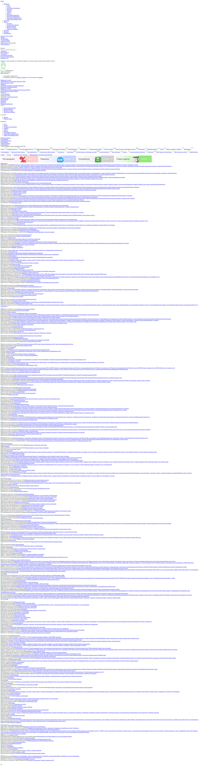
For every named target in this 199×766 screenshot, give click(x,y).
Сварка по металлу (17, 712)
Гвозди (7, 697)
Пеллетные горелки (68, 405)
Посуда (58, 729)
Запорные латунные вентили (112, 169)
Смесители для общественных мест (48, 464)
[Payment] (5, 98)
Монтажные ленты (42, 537)
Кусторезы (66, 691)
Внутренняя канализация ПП (36, 375)
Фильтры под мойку (74, 291)
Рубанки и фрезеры (17, 707)
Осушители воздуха (17, 327)
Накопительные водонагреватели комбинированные (124, 422)
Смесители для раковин (20, 464)
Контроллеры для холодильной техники (33, 505)
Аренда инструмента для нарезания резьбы (37, 732)
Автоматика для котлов (20, 241)
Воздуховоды (12, 312)
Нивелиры (39, 670)
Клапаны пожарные (17, 747)
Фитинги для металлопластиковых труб (64, 368)
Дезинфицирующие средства (85, 660)
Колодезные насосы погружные (53, 215)
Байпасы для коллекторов (132, 305)
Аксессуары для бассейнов (23, 617)
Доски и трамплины (146, 621)
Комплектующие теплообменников (30, 230)
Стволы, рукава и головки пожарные (31, 750)
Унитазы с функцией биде (40, 457)
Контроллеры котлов (106, 243)
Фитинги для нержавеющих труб (120, 368)
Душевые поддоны (50, 461)
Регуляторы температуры (22, 181)
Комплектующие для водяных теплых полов (115, 438)
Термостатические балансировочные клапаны (90, 176)
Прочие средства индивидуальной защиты (127, 660)
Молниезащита (14, 589)
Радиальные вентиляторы (116, 319)
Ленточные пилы (102, 669)
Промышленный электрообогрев (80, 596)
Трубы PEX (11, 348)
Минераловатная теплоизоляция (27, 390)
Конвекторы (11, 433)
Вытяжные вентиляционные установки (93, 320)
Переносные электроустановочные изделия (175, 567)
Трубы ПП (10, 356)
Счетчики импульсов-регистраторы (30, 279)
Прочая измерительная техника (67, 670)
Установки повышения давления (53, 212)
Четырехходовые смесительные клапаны (58, 174)
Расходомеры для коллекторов (167, 305)
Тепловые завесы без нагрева (91, 321)
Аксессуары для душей (39, 627)
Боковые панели (129, 461)
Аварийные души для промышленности (31, 756)
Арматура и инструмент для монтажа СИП (39, 561)
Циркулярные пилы (41, 669)
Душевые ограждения (97, 461)
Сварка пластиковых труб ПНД (78, 645)
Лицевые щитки (41, 676)
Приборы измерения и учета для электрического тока (44, 278)
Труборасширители (17, 646)
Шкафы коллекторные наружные (54, 302)
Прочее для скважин (109, 225)
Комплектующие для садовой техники (134, 691)
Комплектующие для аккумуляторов (55, 576)
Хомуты (8, 532)
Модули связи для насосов (109, 220)
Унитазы (8, 457)
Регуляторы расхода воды (22, 180)
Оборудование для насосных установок (73, 212)
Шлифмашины (14, 665)
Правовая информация (7, 104)
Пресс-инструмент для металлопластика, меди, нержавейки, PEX (54, 649)
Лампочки (45, 593)
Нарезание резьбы (16, 659)
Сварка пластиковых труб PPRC (60, 645)
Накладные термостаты (34, 239)
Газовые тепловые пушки (42, 323)
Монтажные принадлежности (25, 384)
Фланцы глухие (68, 369)
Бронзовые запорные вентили (43, 169)
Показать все (4, 163)
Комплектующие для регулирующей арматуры (39, 183)
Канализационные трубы (22, 363)
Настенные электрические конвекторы (42, 585)
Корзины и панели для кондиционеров (32, 518)
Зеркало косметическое (129, 473)
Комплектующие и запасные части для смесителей (98, 464)
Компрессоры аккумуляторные (25, 709)
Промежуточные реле (49, 271)
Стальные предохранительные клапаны (65, 188)
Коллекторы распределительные (27, 299)
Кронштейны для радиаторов (45, 429)
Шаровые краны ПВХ (100, 164)
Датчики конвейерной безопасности (30, 281)
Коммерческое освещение (55, 593)
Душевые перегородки (119, 461)
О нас (8, 5)
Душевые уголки (108, 461)
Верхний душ (67, 475)
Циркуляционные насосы (22, 205)
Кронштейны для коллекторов (46, 305)
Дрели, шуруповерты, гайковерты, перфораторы (40, 653)
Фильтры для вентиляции (22, 310)
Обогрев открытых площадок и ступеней (33, 596)
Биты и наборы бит (21, 655)
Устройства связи (15, 264)
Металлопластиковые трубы (24, 345)
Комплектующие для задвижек (54, 167)
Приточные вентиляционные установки (43, 320)
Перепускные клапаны (20, 192)
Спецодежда (11, 676)
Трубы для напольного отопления (94, 438)
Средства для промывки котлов (29, 418)
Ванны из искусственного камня (51, 456)
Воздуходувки (97, 691)
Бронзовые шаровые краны (86, 164)
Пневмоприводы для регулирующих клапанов (128, 173)
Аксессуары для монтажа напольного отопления (72, 438)
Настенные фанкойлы (93, 314)
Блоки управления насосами (70, 631)
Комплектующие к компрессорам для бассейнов (71, 630)
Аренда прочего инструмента (57, 732)
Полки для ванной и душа (82, 473)
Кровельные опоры (17, 536)
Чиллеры (9, 519)
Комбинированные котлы (22, 404)
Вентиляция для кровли (21, 333)
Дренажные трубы (29, 482)
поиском (40, 77)
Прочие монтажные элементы (91, 537)
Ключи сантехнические (20, 638)
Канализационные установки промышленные (66, 206)
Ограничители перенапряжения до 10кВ (121, 590)
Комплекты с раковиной (21, 467)
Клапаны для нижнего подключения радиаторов (62, 184)
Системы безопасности (20, 579)
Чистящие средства (17, 725)
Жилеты (23, 676)
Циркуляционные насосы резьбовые (39, 205)
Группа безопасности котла (59, 417)
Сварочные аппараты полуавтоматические (119, 712)
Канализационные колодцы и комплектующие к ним (108, 377)
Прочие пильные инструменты (129, 669)
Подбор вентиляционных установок (148, 320)
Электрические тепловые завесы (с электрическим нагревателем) (65, 321)
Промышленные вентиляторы (163, 319)
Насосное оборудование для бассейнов (32, 631)
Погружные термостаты (21, 239)
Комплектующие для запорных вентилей (93, 169)
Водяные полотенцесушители (32, 460)
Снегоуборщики (175, 691)
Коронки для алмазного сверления (79, 658)
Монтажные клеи (54, 557)
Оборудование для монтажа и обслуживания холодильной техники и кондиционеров (70, 687)
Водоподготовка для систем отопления (33, 293)
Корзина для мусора (140, 473)
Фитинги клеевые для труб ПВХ (150, 368)
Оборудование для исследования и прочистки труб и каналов (51, 672)
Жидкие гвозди (63, 557)
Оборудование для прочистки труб (94, 672)
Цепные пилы (81, 691)
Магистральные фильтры (36, 291)
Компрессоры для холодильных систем (33, 506)
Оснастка (9, 655)
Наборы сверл (102, 655)
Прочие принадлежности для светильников (77, 604)
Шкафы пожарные (16, 743)
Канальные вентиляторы (23, 319)
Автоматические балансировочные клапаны (62, 177)
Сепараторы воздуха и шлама (64, 199)
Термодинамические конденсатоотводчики (97, 198)
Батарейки (34, 576)
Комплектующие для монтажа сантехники (35, 445)
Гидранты (9, 745)
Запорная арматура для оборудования (32, 757)
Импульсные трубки (86, 277)
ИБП (5, 574)
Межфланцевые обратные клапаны (48, 190)
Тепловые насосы (16, 412)
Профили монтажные (53, 537)
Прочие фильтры (93, 291)
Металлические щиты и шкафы (47, 565)
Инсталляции (12, 452)
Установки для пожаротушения (26, 738)
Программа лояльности (13, 15)
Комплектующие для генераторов (49, 698)
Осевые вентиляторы (93, 319)
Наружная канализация (20, 377)
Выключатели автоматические (72, 562)
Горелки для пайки (27, 644)
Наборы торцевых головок (82, 638)
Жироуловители (14, 487)
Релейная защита (166, 590)
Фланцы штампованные (112, 369)
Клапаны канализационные (69, 382)
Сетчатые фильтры (48, 291)
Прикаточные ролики (19, 715)
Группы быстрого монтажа (23, 410)
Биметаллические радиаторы (76, 432)
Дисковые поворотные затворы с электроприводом (72, 166)
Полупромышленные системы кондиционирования (43, 522)
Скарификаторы (58, 691)
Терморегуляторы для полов (79, 439)
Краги (40, 712)
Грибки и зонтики (56, 621)
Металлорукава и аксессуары (97, 561)
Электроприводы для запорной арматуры (35, 170)
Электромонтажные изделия (56, 588)
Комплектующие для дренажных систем (45, 482)
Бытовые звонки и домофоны (25, 583)
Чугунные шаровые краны (41, 164)
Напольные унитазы (16, 457)
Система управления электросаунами (27, 419)
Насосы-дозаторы (56, 624)
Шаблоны (66, 588)
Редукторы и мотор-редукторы (26, 244)
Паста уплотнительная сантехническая (32, 555)
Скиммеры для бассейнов (22, 611)
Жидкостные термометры (22, 254)
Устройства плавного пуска (140, 220)
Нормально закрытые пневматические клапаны (99, 187)
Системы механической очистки (27, 295)
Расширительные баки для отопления (32, 335)
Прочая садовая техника (151, 691)
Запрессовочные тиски (82, 648)
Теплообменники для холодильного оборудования (42, 512)
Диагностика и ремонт (20, 733)
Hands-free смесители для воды (26, 759)
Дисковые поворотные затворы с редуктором (98, 166)
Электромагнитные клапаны (24, 187)
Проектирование (11, 26)
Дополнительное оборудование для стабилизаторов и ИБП (48, 575)
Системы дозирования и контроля (71, 624)
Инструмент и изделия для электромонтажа (36, 588)
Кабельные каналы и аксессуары (80, 561)
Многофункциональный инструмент (31, 711)
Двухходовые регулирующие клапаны (38, 173)
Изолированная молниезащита (61, 589)
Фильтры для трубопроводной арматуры (34, 197)
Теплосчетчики (14, 258)
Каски (69, 676)
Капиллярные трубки (98, 277)
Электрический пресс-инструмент (140, 649)
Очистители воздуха (18, 331)
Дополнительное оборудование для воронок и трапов (127, 380)
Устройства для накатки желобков (29, 684)
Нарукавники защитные (65, 660)
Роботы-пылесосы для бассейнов (28, 606)
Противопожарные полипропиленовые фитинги (41, 740)
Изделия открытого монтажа (155, 567)
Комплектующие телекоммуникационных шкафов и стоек (136, 578)
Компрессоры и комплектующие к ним (33, 630)
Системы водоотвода (90, 380)
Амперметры (34, 586)
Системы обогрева (17, 596)
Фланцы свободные (101, 369)
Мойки (7, 446)
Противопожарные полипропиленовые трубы (38, 739)
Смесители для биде (79, 464)
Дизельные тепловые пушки (27, 323)
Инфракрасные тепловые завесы (107, 321)
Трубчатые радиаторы (63, 432)
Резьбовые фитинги (17, 368)
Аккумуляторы (41, 576)
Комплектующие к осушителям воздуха (33, 328)
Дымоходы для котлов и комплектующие (62, 411)
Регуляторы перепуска (48, 178)
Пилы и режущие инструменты (27, 669)
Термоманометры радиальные (45, 257)
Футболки (18, 676)
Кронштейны (12, 540)
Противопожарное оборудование (52, 382)
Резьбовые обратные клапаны (66, 190)
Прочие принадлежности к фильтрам (97, 289)
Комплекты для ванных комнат (26, 470)
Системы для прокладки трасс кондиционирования (118, 523)
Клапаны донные (105, 382)
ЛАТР (6, 599)
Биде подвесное (20, 454)
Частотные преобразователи (24, 234)
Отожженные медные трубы (25, 349)
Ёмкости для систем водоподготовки (128, 289)
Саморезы (133, 537)
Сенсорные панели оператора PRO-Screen (95, 274)
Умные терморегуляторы (76, 597)
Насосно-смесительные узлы (24, 303)
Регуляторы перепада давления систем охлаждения (42, 504)
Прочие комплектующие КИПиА (113, 277)
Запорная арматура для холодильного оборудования (43, 495)
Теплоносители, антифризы (90, 417)
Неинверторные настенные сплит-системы (46, 515)
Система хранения (16, 679)
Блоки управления (66, 621)
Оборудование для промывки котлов (48, 418)
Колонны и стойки (143, 567)
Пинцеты (9, 717)
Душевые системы (16, 475)
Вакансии (9, 9)
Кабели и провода (16, 560)
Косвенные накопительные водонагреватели (98, 422)
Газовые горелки (29, 405)
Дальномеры (45, 670)
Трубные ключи (31, 638)
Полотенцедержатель (59, 473)
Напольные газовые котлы (25, 398)
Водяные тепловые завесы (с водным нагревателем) (34, 321)
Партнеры (6, 20)
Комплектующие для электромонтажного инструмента (51, 571)
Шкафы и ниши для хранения (70, 459)
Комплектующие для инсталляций (124, 452)
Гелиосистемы (13, 414)
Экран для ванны (64, 456)
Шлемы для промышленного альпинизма (57, 676)
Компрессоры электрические (41, 709)
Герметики (10, 547)
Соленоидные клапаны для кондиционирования (40, 498)
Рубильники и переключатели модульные (41, 564)
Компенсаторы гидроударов (63, 201)
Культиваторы (89, 691)
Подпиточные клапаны (20, 191)
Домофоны (36, 583)
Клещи (40, 641)
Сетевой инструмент (75, 653)
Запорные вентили (17, 169)
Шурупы (138, 537)
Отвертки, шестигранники (23, 681)
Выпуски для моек (96, 382)
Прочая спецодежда (77, 676)
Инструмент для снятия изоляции (46, 569)
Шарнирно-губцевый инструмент (29, 641)
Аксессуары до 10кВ (55, 590)
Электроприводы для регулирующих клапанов (103, 173)
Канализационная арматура (23, 382)
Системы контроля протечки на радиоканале (46, 195)
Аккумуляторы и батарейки (24, 576)
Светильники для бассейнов (37, 604)
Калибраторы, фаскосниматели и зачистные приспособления (50, 652)
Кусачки (44, 641)
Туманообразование (17, 623)
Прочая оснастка (93, 655)
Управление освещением (114, 593)
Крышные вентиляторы (36, 319)
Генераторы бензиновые (33, 698)
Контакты (6, 30)
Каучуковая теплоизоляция (23, 387)
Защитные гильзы (76, 277)
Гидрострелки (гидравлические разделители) (76, 410)
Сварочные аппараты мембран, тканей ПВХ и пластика (46, 637)
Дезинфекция (12, 628)
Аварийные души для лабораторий (70, 756)
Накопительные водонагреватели (28, 422)
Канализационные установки (25, 206)
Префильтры (46, 631)
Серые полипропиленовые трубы (64, 344)
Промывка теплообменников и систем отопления (41, 232)
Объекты (9, 11)
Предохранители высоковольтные (141, 590)
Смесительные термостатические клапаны (42, 176)
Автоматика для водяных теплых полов (35, 438)
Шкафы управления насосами (87, 220)
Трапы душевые (146, 380)
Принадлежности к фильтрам (25, 289)
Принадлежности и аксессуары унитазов (58, 457)
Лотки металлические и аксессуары (165, 561)
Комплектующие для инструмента (111, 641)
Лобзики (84, 669)
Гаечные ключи (51, 638)
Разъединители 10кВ (155, 590)
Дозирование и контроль (21, 624)
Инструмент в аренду (19, 731)
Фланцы (8, 369)
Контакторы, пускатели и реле (101, 595)
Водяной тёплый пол (18, 438)
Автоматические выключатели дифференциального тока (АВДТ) (46, 562)
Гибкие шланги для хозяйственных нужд (50, 362)
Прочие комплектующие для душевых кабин (156, 461)
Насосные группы (35, 410)
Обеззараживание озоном (35, 628)
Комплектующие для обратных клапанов (85, 190)
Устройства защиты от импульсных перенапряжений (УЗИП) (171, 562)
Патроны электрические (35, 593)
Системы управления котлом (49, 241)
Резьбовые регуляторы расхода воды (39, 180)
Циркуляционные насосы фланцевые (59, 205)
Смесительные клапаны (21, 174)
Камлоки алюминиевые (18, 372)
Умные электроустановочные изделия (24, 597)
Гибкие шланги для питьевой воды (29, 362)
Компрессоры (12, 709)
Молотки (9, 686)
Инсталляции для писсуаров (36, 452)
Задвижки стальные (18, 167)
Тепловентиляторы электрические (31, 316)
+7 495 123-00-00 (5, 40)
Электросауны (13, 419)
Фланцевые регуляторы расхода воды (59, 180)
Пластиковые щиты (61, 565)
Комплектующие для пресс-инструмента (119, 649)
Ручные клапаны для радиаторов (84, 184)
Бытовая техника (15, 635)
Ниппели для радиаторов (79, 429)
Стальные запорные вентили (74, 169)
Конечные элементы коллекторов (63, 305)
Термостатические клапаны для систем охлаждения (43, 497)
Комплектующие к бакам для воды (29, 485)
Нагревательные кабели (51, 439)
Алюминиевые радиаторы (32, 432)
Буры (28, 655)
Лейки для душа (100, 475)
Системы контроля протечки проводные (68, 195)
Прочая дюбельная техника (96, 534)
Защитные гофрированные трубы (28, 365)
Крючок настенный (94, 473)
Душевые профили (139, 461)
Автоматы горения (33, 243)
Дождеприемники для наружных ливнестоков (68, 482)
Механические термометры (36, 254)
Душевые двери (87, 461)
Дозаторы (31, 624)
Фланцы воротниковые (26, 369)
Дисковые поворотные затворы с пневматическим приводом (155, 166)
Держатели (76, 728)
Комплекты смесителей (20, 466)
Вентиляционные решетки (35, 317)
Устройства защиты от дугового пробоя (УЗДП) (141, 562)
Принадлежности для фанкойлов (60, 314)
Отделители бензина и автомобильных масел (38, 488)
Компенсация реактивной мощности (118, 595)
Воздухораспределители (21, 317)
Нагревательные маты (39, 439)
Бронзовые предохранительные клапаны (109, 188)
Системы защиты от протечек (25, 195)
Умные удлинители (107, 597)
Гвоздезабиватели (16, 693)
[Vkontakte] (4, 139)
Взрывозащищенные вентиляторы (78, 319)
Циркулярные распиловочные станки (147, 669)
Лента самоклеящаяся (19, 391)
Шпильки (80, 537)
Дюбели (86, 534)
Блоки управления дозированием (89, 624)
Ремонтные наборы (17, 553)
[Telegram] (6, 138)
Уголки (61, 537)
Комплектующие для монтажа (64, 440)
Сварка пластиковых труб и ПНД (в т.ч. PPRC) (39, 645)
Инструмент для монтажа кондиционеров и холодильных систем (53, 511)
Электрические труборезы (75, 639)
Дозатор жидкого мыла (106, 473)
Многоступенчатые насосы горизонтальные (42, 219)
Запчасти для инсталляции (141, 452)
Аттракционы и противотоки (25, 621)
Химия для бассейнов (19, 602)
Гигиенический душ (76, 475)
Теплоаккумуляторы (18, 425)
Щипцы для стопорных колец (82, 641)
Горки (34, 621)
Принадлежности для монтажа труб (30, 370)
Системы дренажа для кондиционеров (84, 523)
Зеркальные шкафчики (51, 459)
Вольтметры (41, 586)
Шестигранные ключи (42, 681)
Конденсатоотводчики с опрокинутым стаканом (122, 198)
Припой (11, 644)
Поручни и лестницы (19, 620)
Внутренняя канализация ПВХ (53, 375)
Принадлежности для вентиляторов (133, 319)
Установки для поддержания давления (34, 212)
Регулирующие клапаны (21, 173)
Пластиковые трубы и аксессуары (124, 561)
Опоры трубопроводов (20, 533)
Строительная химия (18, 557)
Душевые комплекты (27, 475)
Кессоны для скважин (85, 225)
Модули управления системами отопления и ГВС (41, 275)
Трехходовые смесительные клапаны (37, 174)
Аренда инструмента (12, 29)
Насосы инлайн (14, 218)
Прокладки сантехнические (24, 551)
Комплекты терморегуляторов (135, 184)
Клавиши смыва (152, 452)
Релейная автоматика (18, 268)
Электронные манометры (21, 253)
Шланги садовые (15, 362)
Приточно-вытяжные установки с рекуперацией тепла (68, 320)
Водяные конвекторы (36, 433)
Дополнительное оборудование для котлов (109, 417)
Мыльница (50, 473)
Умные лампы (116, 597)
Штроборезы (12, 690)
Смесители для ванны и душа (65, 464)
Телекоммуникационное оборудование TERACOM (107, 578)
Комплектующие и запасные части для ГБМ (115, 410)
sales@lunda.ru (4, 38)
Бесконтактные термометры (51, 254)
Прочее (71, 588)
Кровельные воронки (67, 380)
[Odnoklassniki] (4, 142)
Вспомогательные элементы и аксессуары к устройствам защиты (146, 595)
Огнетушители (14, 749)
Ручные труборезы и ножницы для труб (24, 639)
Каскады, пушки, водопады (44, 621)
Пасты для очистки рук (100, 660)
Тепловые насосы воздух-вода (47, 412)
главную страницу (22, 77)
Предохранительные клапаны (25, 188)
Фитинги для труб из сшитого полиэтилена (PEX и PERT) (38, 368)
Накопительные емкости (21, 491)
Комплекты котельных (20, 397)
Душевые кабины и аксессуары (27, 461)
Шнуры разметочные (50, 656)
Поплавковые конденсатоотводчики (76, 198)
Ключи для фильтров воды (68, 289)
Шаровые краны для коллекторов (81, 305)
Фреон (72, 523)
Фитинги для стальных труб (167, 368)
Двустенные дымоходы (45, 411)
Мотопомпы (11, 702)
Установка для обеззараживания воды (32, 286)
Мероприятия (7, 33)
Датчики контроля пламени (46, 243)
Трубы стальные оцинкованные (27, 354)
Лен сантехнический (18, 544)
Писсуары (10, 450)
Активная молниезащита (24, 589)
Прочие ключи (135, 638)
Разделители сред (126, 277)
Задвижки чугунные (29, 167)
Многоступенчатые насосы (23, 219)
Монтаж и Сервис (11, 27)
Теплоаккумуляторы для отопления (33, 425)
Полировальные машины (22, 666)
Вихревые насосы (16, 209)
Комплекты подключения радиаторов (63, 429)
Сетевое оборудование (20, 581)
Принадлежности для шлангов (96, 362)
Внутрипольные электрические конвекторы (85, 585)
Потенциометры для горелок (82, 243)
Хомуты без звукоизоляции (45, 532)
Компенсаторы (14, 201)
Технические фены (17, 705)
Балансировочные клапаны (23, 177)
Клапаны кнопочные (65, 277)
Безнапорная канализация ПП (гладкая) (59, 377)
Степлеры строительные (21, 695)
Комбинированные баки (21, 338)
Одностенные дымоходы (32, 411)
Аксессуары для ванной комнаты (28, 473)
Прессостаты (12, 237)
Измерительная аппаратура (23, 586)
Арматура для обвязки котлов (75, 417)
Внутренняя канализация (22, 375)
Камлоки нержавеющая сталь (32, 372)
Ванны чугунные (37, 456)
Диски (31, 655)
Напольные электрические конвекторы (62, 585)
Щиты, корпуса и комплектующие (29, 565)
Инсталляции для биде (22, 452)
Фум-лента (30, 548)
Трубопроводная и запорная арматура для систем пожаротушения (54, 736)
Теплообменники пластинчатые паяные (46, 227)
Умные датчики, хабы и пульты (43, 597)
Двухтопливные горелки (41, 405)
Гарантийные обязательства (14, 19)
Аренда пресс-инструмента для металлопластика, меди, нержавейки (167, 731)
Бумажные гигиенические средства (63, 728)
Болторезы (71, 641)
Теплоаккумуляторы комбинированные (53, 425)
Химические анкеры (78, 534)
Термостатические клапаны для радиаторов (65, 176)
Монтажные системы (18, 453)
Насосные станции (17, 208)
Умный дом (11, 597)
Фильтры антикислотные (22, 502)
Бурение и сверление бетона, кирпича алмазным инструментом (52, 658)
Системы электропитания (22, 267)
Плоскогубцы (50, 641)
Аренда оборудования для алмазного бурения (77, 732)
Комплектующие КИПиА (22, 277)
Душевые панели (47, 475)
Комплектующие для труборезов (59, 639)
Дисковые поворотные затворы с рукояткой (47, 166)
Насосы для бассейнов (56, 631)
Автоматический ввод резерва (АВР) (53, 595)
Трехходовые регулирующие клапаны (59, 173)
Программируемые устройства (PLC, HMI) (36, 274)
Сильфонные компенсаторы (47, 201)
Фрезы (71, 655)
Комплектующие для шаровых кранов (128, 164)
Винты (31, 537)
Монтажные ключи (60, 638)
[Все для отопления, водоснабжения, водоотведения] (2, 1)
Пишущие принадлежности (37, 656)
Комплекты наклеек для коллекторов (100, 305)
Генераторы (11, 698)
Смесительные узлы (18, 326)
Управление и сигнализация (24, 265)
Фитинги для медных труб (104, 368)
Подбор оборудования (13, 25)
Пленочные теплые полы (64, 439)
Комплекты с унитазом (20, 471)
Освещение (11, 677)
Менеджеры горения (68, 243)
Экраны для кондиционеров (24, 516)
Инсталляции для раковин (66, 452)
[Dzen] (4, 145)
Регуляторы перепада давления (33, 178)
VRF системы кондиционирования (29, 525)
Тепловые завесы (15, 321)
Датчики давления (16, 261)
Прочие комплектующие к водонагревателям (72, 426)
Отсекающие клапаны (78, 199)
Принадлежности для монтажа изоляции (34, 509)
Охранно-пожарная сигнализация (36, 579)
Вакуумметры (13, 256)
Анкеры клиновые (58, 534)
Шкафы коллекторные (19, 302)
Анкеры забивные (28, 534)
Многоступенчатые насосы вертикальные (66, 219)
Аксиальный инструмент (22, 648)
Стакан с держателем (161, 473)
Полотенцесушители (18, 460)
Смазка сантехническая (20, 383)
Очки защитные (43, 660)
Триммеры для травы (25, 691)
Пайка (7, 644)
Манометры (11, 253)
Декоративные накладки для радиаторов (97, 429)
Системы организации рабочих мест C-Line (144, 561)
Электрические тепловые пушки (58, 323)
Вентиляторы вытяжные (62, 319)
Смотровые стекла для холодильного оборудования (42, 499)
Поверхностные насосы (20, 211)
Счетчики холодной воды (38, 250)
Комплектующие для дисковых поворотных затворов (125, 166)
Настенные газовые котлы (39, 398)
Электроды (55, 712)
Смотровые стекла (16, 202)
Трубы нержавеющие (18, 351)
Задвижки (9, 167)
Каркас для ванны (151, 473)
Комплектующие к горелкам (55, 405)
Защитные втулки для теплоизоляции (149, 305)
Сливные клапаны (16, 194)
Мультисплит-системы (64, 515)
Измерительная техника (21, 670)
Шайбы (65, 537)
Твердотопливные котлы (21, 401)
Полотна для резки (44, 655)
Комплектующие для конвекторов (29, 431)
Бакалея (54, 729)
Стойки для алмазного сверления (97, 658)
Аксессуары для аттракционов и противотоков (84, 621)
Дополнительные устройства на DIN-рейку (117, 562)
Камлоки (9, 372)
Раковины (9, 443)
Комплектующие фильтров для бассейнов (35, 610)
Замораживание (14, 674)
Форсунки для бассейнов (21, 613)
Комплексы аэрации (18, 296)
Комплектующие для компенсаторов (80, 201)
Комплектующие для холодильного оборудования (41, 501)
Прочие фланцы (123, 369)
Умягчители (11, 288)
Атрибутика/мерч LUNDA (25, 729)
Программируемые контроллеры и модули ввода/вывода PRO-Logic (66, 274)
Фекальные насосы (39, 215)
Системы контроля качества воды (43, 624)
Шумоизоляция (14, 394)
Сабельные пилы (50, 669)
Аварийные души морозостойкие (51, 756)
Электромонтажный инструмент (28, 569)
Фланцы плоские (15, 369)
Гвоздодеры (11, 714)
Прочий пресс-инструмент (170, 649)
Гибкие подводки (15, 361)
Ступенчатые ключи (41, 638)
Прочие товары (14, 729)
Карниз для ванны (70, 473)
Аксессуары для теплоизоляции (27, 393)
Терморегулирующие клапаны (26, 494)
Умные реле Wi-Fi (64, 597)
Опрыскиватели (119, 691)
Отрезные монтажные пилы (73, 669)
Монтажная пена (45, 557)
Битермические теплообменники (28, 229)
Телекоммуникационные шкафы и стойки (164, 578)
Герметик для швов (35, 557)
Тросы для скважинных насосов (70, 225)
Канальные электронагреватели (27, 330)
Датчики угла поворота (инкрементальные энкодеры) (44, 282)
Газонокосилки (73, 691)
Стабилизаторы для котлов (34, 241)
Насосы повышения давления (25, 216)
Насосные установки (18, 212)
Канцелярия (36, 729)
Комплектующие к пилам (113, 669)
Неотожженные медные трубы (41, 349)
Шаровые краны (15, 164)
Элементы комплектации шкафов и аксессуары (78, 565)
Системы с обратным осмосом (61, 291)
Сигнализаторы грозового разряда (110, 589)
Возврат (6, 117)
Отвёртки (33, 681)
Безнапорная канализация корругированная (81, 377)
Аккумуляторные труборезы (42, 639)
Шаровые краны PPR (111, 164)
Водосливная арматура (37, 382)
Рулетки (30, 670)
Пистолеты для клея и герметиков (29, 700)
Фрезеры (30, 707)
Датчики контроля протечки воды (89, 195)
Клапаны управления (81, 289)
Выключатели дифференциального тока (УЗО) (93, 562)
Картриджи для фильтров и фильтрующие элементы (47, 289)
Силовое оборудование (20, 595)
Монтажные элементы (20, 537)
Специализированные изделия (26, 463)
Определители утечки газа (128, 417)
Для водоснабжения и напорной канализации (50, 359)
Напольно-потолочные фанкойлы (78, 314)
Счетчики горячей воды (25, 250)
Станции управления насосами (125, 220)
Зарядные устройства (64, 673)
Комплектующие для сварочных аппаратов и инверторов (73, 712)
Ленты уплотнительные (21, 548)
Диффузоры (45, 317)
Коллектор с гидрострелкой (95, 410)
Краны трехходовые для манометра (50, 277)
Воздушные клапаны (54, 317)
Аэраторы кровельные (33, 333)
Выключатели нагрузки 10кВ (83, 590)
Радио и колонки (15, 694)
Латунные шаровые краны (72, 164)
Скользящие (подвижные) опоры (35, 533)
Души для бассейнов (18, 627)
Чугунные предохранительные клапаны (87, 188)
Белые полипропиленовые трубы (46, 344)
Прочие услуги (14, 735)
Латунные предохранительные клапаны (44, 188)
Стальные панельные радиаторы (48, 432)
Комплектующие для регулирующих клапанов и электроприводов (159, 173)
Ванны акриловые (27, 456)
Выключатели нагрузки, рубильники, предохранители (77, 595)
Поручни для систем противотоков (118, 621)
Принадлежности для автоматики (29, 240)
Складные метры (53, 670)
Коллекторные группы (20, 300)
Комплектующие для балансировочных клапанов (112, 177)
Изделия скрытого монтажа (69, 567)
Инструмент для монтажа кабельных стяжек (24, 571)
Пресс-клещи (75, 649)
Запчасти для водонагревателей (108, 426)
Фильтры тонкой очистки (22, 291)
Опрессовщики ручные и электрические (34, 651)
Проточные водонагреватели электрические (44, 424)
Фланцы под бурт (59, 369)
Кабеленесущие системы (21, 561)
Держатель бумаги (42, 473)
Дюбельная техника (17, 534)
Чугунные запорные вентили (59, 169)
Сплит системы (14, 515)
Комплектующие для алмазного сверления (136, 658)
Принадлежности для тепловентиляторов (67, 316)
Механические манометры (36, 253)
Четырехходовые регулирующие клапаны (80, 173)
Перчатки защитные (53, 660)
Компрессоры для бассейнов (51, 630)
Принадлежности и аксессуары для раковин (37, 447)
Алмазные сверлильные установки (115, 658)
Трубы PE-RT (12, 347)
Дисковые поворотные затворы (27, 166)
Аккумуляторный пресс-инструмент (88, 649)
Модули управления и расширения (107, 195)
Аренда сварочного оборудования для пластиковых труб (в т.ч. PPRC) (85, 731)
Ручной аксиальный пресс (36, 648)
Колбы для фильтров (112, 289)
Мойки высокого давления (108, 691)
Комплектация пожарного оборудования (34, 753)
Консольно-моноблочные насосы (32, 213)
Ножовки (94, 669)
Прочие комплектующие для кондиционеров (145, 523)
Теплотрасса (11, 359)
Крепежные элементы (75, 589)
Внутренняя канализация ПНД (88, 375)
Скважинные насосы (28, 215)
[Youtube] (5, 143)
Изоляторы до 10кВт (96, 590)
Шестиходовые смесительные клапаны (79, 174)
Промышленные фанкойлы (44, 314)
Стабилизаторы (14, 572)
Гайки (35, 537)
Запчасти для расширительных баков (31, 341)
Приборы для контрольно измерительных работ (117, 569)
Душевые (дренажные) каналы (104, 380)
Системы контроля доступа (52, 579)
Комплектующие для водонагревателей (33, 426)
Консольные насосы (18, 213)
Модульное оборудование (22, 562)
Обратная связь (8, 118)
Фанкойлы (10, 314)
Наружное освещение (86, 593)
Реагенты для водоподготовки (26, 292)
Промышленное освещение (100, 593)
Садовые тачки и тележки (38, 691)
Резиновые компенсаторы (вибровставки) (29, 201)
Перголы (35, 632)
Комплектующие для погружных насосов (84, 215)
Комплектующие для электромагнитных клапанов (125, 187)
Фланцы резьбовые (38, 369)
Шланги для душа (110, 475)
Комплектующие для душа (89, 475)
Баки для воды (13, 484)
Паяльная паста (17, 644)
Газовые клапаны (58, 243)
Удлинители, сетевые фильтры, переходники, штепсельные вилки (119, 567)
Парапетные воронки (78, 380)
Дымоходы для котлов (19, 411)
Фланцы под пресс (90, 369)
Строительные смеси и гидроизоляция (32, 546)
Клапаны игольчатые (35, 277)
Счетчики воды (14, 250)
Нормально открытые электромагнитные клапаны (73, 187)
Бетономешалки (50, 691)
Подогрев (9, 625)
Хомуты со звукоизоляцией (18, 532)
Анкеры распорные (48, 534)
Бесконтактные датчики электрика (29, 263)
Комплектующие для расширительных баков (37, 340)
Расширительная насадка (69, 648)
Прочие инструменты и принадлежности (35, 667)
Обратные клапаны (17, 190)
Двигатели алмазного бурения (156, 658)
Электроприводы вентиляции (26, 324)
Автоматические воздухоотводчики (46, 199)
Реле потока (99, 220)
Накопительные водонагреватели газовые (75, 422)
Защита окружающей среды (14, 18)
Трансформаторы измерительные (107, 586)
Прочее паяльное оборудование (82, 644)
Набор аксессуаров (117, 473)
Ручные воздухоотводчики (29, 199)
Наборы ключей (70, 638)
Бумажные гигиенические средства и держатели (40, 728)
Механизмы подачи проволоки (139, 712)
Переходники (124, 593)
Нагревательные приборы (94, 439)
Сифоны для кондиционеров (62, 523)
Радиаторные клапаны (20, 184)
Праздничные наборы (76, 681)
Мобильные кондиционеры (23, 520)
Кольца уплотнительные (21, 550)
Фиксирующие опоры (50, 533)
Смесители (11, 464)
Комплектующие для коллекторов (29, 305)
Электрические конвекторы (22, 433)
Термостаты (11, 239)
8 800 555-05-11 (5, 43)
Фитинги (9, 368)
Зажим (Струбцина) (17, 708)
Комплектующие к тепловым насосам (84, 412)
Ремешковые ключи (104, 638)
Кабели (23, 560)
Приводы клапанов (95, 243)
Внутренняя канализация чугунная (70, 375)
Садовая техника (15, 691)
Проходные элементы (45, 333)
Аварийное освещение (23, 593)
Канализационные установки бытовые (43, 206)
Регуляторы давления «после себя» (93, 178)
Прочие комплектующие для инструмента (100, 648)
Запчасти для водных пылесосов (27, 607)
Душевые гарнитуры (57, 475)
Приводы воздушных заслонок (26, 309)
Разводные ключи (94, 638)
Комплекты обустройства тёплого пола (137, 438)
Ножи (6, 680)
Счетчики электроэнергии (91, 586)
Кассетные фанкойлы (19, 314)
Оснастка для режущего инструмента (59, 655)
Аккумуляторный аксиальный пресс (52, 648)
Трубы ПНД (11, 352)
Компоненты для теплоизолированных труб (74, 359)
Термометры (11, 254)
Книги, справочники (18, 662)
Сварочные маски (47, 712)
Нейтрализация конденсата (142, 417)
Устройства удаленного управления (92, 597)
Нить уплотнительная (39, 548)
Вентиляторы (12, 319)
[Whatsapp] (6, 140)
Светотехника (13, 593)
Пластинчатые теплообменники (27, 227)
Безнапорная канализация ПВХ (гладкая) (38, 377)
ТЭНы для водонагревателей (51, 426)
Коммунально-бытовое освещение (71, 593)
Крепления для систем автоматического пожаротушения (47, 541)
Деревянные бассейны (20, 616)
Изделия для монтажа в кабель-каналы (51, 567)
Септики (9, 478)
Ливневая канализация (20, 379)
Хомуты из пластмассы (31, 532)
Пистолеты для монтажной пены (28, 701)
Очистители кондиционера (164, 523)
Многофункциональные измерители (54, 586)
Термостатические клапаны (23, 176)
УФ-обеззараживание (22, 628)
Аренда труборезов (30, 731)
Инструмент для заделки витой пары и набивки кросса (167, 569)
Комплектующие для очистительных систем (37, 480)
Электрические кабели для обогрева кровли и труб (42, 440)
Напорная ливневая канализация (35, 379)
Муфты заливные (109, 561)
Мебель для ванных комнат (23, 459)
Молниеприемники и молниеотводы (91, 589)
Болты (27, 537)
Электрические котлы (19, 400)
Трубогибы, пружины (19, 642)
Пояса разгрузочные (31, 676)
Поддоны (30, 627)
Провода (27, 560)
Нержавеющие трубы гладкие (32, 351)
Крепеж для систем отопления (26, 539)
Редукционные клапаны (60, 178)
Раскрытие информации (13, 16)
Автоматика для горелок (21, 243)
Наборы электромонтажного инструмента (142, 569)
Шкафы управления (17, 247)
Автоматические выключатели (35, 595)
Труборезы (10, 639)
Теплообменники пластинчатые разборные (69, 227)
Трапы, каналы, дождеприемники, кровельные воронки (46, 380)
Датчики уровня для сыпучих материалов (47, 260)
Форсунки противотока (134, 621)
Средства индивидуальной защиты (29, 660)
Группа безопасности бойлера (92, 426)
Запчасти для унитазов (76, 457)
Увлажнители (108, 320)
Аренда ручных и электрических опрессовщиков (136, 731)
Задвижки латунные (40, 167)
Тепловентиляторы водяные (48, 316)
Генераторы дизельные (21, 698)
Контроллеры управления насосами (69, 220)
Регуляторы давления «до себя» (75, 178)
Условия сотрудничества (13, 8)
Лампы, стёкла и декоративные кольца (55, 604)
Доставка (9, 23)
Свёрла (14, 655)
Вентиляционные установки (24, 320)
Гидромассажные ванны (15, 456)
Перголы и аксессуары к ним (25, 632)
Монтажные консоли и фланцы (121, 537)
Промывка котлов (16, 418)
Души (25, 627)
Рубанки (25, 707)
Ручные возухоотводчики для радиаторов (120, 429)
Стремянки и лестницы (164, 691)
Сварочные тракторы (153, 712)
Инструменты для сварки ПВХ (26, 603)
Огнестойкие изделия (19, 752)
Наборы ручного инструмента (56, 681)
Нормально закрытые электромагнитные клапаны (46, 187)
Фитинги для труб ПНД (135, 368)
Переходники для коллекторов (183, 305)
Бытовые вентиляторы (149, 319)
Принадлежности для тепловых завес (127, 321)
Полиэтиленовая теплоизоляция (27, 389)
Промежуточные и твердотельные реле (33, 271)
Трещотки (67, 681)
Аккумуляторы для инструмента (50, 673)
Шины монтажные (73, 537)
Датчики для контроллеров (23, 236)
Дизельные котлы (16, 403)
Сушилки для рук (16, 449)
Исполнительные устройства (124, 195)
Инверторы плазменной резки (30, 712)
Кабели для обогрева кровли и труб (82, 440)
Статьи (9, 12)
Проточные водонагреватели (25, 424)
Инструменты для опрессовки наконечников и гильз (91, 569)
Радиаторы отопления (19, 432)
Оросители (11, 746)
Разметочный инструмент (22, 656)
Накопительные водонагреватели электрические (50, 422)
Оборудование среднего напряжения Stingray (38, 590)
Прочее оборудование (170, 658)
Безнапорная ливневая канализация (53, 379)
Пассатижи (57, 641)
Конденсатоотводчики (20, 198)
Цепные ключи (127, 638)
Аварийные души (16, 756)
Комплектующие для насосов (25, 222)
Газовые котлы (14, 398)
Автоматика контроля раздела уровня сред (35, 481)
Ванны (7, 456)
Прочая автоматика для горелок (120, 243)
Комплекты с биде (16, 468)
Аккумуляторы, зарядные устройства (31, 673)
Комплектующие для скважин (26, 225)
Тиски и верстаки (16, 688)
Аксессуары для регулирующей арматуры (154, 184)
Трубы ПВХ (11, 358)
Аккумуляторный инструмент (62, 653)
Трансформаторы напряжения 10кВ (180, 590)
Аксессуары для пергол (44, 632)
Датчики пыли (80, 260)
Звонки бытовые (44, 583)
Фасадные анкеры (68, 534)
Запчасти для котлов (18, 415)
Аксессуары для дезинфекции (61, 628)
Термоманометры (15, 257)
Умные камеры (56, 597)
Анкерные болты (37, 534)
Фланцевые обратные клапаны (31, 190)
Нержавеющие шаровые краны (56, 164)
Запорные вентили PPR (28, 169)
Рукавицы (75, 660)
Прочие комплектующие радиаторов (140, 429)
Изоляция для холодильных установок (32, 508)
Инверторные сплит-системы (26, 515)
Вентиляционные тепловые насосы (64, 412)
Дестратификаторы (104, 319)
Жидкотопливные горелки (18, 405)
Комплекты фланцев (48, 369)
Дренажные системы (18, 482)
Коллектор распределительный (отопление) (52, 410)
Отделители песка (16, 490)
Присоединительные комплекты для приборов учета (145, 277)
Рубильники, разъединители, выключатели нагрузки (178, 595)
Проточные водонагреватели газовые (67, 424)
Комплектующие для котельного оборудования (39, 417)
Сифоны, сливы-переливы (84, 382)
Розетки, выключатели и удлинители (31, 567)
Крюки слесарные (16, 718)
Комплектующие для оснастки (81, 655)
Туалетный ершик (15, 474)
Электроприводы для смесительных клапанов (102, 174)
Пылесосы (10, 683)
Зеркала (59, 459)
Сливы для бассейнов (19, 614)
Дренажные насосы (67, 215)
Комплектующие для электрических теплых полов (114, 439)
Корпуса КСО (106, 590)
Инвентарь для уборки (45, 729)
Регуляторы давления (19, 178)
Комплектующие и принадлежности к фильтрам (84, 197)
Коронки (36, 655)
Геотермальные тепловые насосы (29, 412)
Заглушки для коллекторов (117, 305)
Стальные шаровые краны (27, 164)
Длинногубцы (64, 641)
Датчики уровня (14, 260)
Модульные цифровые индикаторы (74, 586)
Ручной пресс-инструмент (156, 649)
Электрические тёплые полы (24, 439)
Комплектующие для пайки (66, 644)
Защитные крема (110, 660)
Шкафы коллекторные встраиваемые (35, 302)
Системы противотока (103, 621)
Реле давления (39, 220)
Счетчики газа (13, 251)
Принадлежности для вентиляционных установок (125, 320)
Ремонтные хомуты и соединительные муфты (65, 532)
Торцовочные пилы (61, 669)
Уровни (34, 670)
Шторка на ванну (182, 473)
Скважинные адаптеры (97, 225)
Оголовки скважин (39, 225)
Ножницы (89, 669)
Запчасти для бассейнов (21, 618)
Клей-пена (27, 557)
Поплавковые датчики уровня (27, 260)
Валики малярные (16, 722)
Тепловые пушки (15, 323)
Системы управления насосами (27, 220)
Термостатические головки (100, 184)
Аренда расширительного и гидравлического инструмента (51, 731)
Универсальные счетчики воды (54, 250)
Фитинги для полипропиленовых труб (86, 368)
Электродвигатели (17, 246)
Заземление (50, 589)
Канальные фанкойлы (31, 314)
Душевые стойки (37, 475)
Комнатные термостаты (52, 438)
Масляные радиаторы (19, 435)
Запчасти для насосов (19, 223)
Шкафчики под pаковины (38, 459)
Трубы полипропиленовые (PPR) (28, 344)
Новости (9, 13)
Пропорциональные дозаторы (26, 285)
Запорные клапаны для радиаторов (117, 184)
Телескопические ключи (116, 638)
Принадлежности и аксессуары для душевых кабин (69, 461)
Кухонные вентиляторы (49, 319)
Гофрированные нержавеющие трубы (51, 351)
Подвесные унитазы (27, 457)
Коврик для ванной (172, 473)
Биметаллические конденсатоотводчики (36, 198)
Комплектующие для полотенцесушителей (71, 460)
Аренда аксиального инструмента (114, 731)
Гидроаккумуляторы (18, 337)
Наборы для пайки (53, 644)
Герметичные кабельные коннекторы (61, 561)
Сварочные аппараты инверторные (98, 712)
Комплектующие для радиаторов (28, 429)
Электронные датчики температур (29, 272)
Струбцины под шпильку (106, 537)
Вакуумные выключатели (68, 590)
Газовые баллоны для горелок (40, 644)
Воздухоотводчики (17, 199)
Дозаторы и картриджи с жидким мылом (34, 726)
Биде (5, 454)
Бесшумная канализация (21, 376)
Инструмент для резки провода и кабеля (65, 569)
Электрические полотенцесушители (50, 460)
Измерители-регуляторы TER (25, 270)
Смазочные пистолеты (20, 704)
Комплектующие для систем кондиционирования (41, 523)
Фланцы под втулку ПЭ (79, 369)
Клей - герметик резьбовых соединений (33, 554)
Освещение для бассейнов (23, 604)
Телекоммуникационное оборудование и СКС (38, 578)
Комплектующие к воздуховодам (28, 313)
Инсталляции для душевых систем (82, 452)
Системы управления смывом (100, 452)
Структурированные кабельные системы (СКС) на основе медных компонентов (72, 578)
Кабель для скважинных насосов (53, 225)
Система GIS (111, 452)
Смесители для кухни (32, 464)
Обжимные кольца (103, 649)
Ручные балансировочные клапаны (40, 177)
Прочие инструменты (96, 641)
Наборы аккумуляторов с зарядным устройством (83, 673)
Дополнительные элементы (39, 589)
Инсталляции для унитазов (51, 452)
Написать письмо (13, 97)
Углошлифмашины (17, 663)
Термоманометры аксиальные (28, 257)
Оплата (9, 6)
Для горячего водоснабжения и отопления (26, 359)
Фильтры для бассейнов (21, 609)
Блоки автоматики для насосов (51, 220)
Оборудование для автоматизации (29, 582)
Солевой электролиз (47, 628)
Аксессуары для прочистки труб (76, 672)
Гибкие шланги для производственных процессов (74, 362)
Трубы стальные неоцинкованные (29, 355)
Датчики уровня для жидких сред (67, 260)
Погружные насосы (17, 215)
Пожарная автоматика (19, 742)
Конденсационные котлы (53, 398)
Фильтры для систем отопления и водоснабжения (58, 197)
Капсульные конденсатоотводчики (57, 198)
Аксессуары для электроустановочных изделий (89, 567)
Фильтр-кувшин (85, 291)
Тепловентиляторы (17, 316)
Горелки (8, 405)
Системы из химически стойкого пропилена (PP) (41, 760)
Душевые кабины (40, 461)
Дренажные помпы (100, 523)
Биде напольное (11, 454)
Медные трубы (14, 349)
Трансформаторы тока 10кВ (8, 592)
